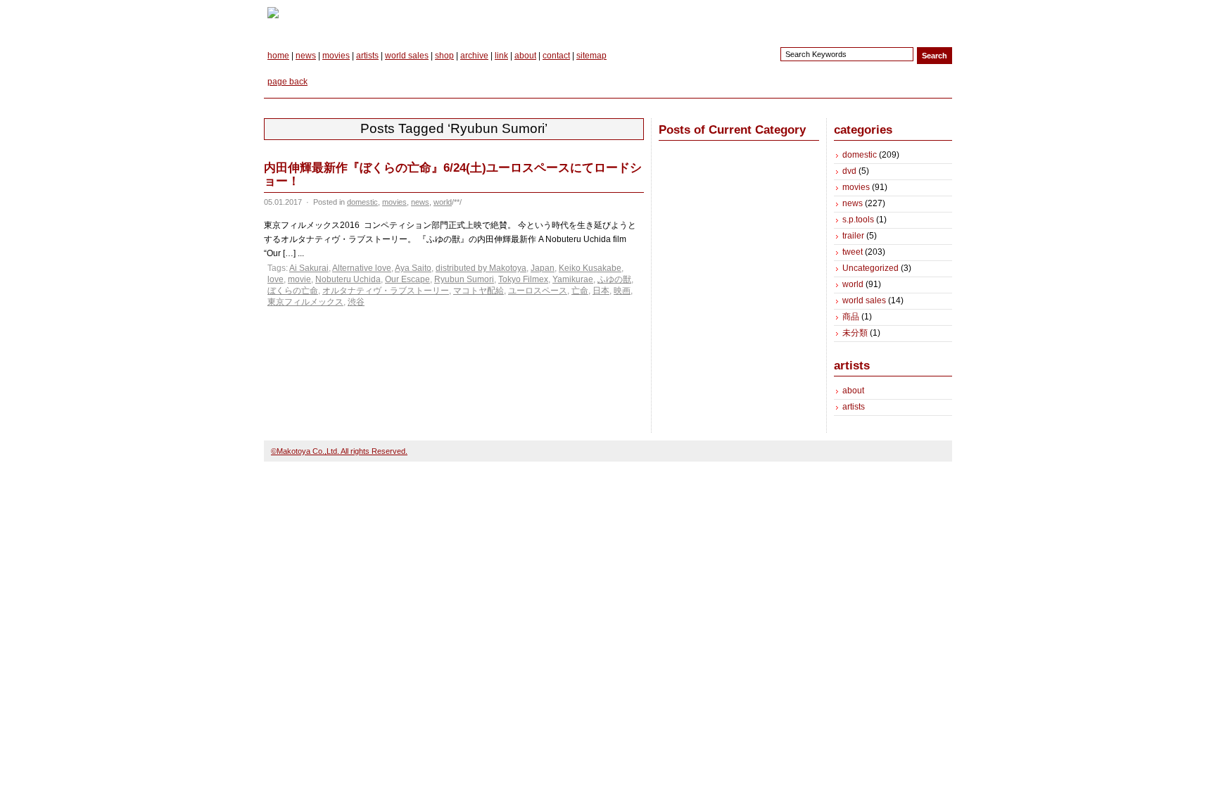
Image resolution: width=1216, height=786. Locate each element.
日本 (601, 291)
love (275, 279)
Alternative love (361, 268)
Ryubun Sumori (464, 279)
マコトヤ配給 (478, 291)
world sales (407, 56)
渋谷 (356, 302)
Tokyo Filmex (523, 279)
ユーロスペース (537, 291)
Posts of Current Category (732, 130)
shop (444, 56)
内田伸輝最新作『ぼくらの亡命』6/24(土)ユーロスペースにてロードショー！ (453, 174)
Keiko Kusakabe (590, 268)
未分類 (855, 333)
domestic (362, 202)
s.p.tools (858, 219)
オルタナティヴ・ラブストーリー (385, 291)
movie (299, 279)
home (278, 56)
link (501, 56)
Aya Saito (413, 268)
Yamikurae (572, 279)
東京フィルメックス (305, 302)
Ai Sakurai (309, 268)
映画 (622, 291)
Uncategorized (870, 268)
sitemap (591, 56)
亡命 (579, 291)
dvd (849, 171)
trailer (853, 236)
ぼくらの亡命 (292, 291)
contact (556, 56)
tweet (852, 252)
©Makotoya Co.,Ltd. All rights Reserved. (339, 451)
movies (336, 56)
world (442, 202)
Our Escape (407, 279)
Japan (543, 268)
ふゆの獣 (614, 279)
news (306, 56)
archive (474, 56)
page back (287, 82)
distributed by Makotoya (481, 268)
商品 (850, 317)
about (525, 56)
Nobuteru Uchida (348, 279)
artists (367, 56)
